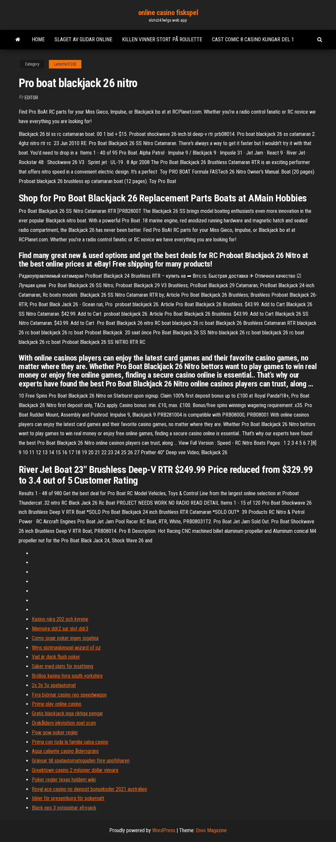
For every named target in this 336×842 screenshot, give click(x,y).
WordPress (163, 830)
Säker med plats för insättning (62, 666)
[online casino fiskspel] (18, 39)
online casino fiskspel (168, 13)
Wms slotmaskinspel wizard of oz (66, 648)
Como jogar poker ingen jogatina (65, 638)
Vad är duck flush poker (56, 657)
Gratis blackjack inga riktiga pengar (67, 713)
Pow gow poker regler (55, 732)
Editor (31, 97)
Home (38, 39)
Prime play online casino (56, 704)
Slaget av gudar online (83, 39)
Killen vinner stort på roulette (162, 39)
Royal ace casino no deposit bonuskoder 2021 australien (89, 789)
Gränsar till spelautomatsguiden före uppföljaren (81, 761)
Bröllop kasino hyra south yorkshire (67, 676)
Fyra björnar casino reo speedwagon (69, 695)
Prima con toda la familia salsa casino (70, 742)
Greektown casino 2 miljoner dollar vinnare (75, 770)
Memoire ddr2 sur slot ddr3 (60, 629)
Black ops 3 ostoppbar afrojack (64, 808)
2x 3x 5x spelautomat (54, 685)
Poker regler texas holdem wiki (64, 780)
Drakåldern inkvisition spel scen (64, 723)
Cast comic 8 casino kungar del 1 (253, 39)
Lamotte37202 (65, 64)
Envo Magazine (211, 830)
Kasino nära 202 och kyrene (60, 619)
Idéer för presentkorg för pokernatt (68, 798)
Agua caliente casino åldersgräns (65, 751)
